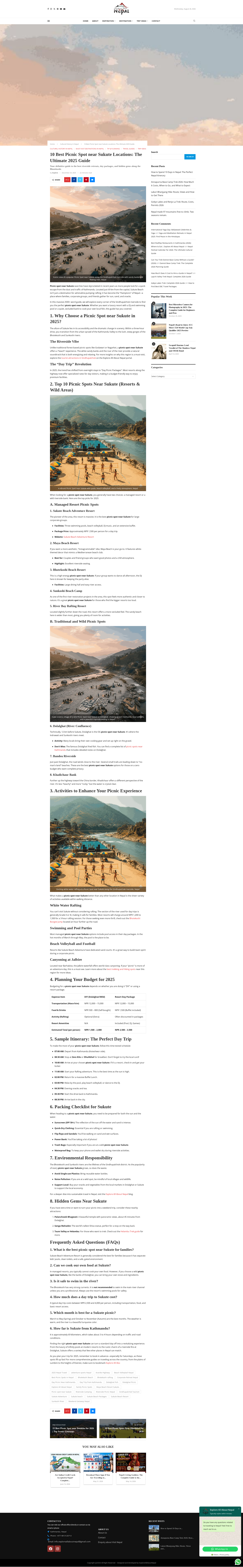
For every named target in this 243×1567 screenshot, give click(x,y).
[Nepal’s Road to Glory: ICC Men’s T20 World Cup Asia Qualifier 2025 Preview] (158, 331)
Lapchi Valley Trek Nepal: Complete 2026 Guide (171, 276)
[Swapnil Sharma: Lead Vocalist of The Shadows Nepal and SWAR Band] (158, 351)
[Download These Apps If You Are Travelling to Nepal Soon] (98, 1463)
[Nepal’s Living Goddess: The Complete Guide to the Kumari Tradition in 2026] (131, 1463)
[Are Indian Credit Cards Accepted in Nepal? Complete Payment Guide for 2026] (65, 1463)
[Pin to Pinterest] (86, 179)
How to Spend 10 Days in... (172, 1528)
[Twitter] (54, 9)
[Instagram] (51, 9)
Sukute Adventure (59, 1396)
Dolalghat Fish (112, 1382)
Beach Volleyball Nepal (124, 1372)
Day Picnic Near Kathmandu (63, 1382)
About (95, 21)
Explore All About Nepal (117, 1194)
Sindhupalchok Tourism (129, 1392)
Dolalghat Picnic (129, 1382)
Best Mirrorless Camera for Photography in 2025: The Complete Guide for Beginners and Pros (182, 308)
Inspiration (108, 21)
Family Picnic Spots (84, 1387)
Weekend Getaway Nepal (79, 1401)
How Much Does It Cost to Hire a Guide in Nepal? (171, 273)
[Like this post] (68, 179)
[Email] (64, 9)
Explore (55, 173)
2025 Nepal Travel (59, 1372)
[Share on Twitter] (80, 179)
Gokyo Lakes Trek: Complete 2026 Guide (168, 283)
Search (154, 152)
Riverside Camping (84, 1392)
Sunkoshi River (58, 1401)
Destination (125, 21)
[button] (98, 1492)
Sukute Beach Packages (97, 1396)
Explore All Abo (113, 1363)
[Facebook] (48, 9)
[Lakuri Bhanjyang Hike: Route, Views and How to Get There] (154, 1547)
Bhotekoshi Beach (85, 1377)
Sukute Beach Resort (119, 1396)
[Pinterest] (58, 9)
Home (85, 21)
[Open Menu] (48, 21)
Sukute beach (77, 1396)
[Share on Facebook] (74, 179)
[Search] (194, 21)
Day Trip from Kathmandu (91, 1382)
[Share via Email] (92, 179)
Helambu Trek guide (130, 1231)
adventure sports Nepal (81, 1372)
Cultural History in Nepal (69, 144)
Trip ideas (141, 21)
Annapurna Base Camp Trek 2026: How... (177, 1538)
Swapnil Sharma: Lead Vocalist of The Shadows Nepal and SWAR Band (182, 348)
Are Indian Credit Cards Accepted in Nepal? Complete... (65, 1477)
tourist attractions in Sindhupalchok (78, 358)
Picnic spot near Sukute (62, 1392)
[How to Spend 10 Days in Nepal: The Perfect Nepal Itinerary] (154, 1528)
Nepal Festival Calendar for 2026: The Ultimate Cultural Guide (172, 250)
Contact (156, 21)
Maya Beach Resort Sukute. (107, 1387)
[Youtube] (61, 9)
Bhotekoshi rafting (105, 1377)
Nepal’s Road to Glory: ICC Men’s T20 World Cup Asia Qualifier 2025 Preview (181, 328)
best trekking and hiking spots (121, 969)
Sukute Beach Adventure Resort (79, 536)
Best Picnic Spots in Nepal (63, 1377)
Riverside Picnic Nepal (105, 1392)
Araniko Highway (103, 1372)
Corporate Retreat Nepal (127, 1377)
